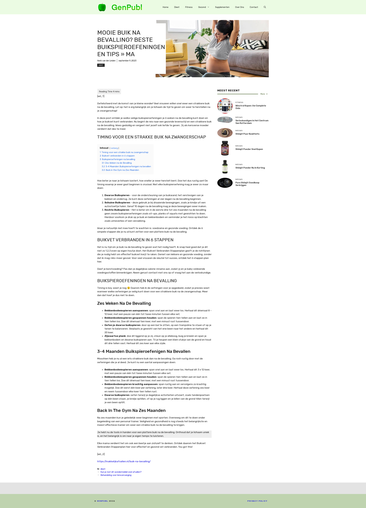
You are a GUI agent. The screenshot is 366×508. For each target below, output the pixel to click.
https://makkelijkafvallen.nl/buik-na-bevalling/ (124, 461)
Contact (254, 7)
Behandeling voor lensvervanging (116, 475)
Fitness (189, 7)
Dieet (176, 7)
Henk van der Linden (106, 60)
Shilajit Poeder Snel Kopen (249, 149)
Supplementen (222, 7)
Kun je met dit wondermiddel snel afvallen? (121, 472)
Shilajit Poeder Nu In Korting (250, 167)
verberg (114, 148)
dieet (101, 65)
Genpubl (102, 501)
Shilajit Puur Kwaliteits (247, 134)
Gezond (202, 7)
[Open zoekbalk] (265, 7)
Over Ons (239, 7)
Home (165, 7)
